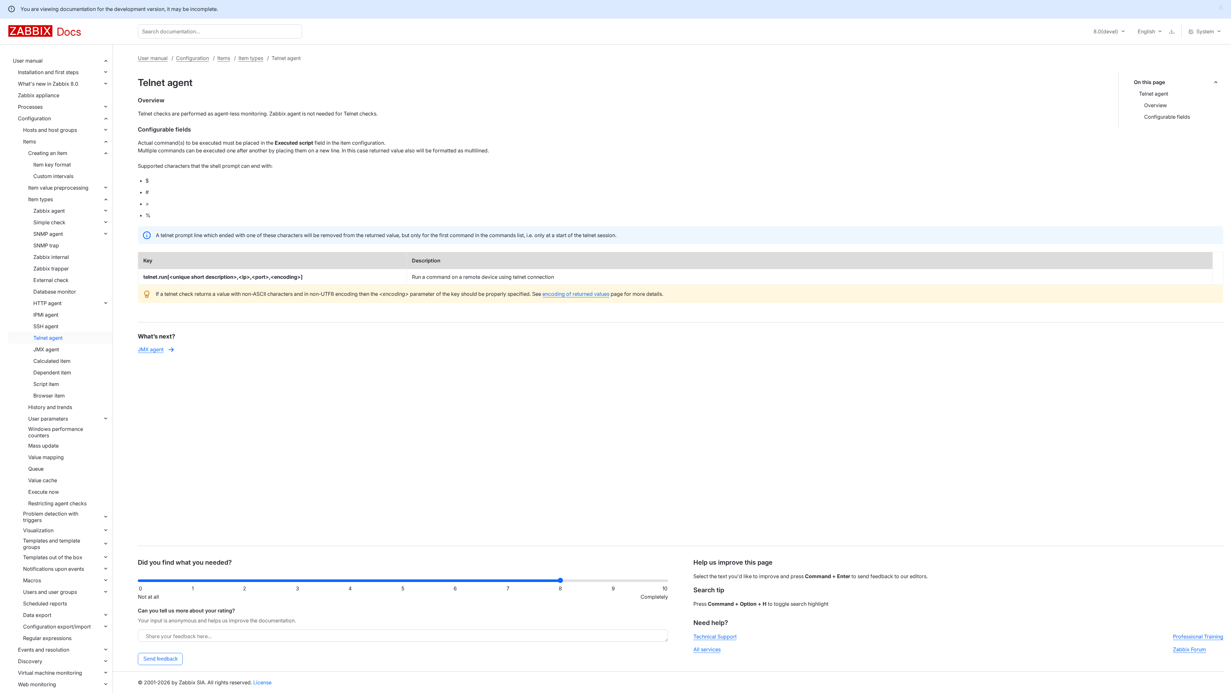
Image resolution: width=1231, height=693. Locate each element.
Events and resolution (43, 649)
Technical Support (715, 636)
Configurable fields (1167, 117)
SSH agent (45, 326)
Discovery (30, 661)
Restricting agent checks (57, 503)
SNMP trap (46, 245)
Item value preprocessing (58, 187)
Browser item (49, 395)
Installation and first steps (48, 72)
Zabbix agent (49, 211)
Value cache (42, 480)
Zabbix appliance (38, 95)
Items (29, 141)
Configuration (34, 118)
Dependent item (52, 372)
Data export (37, 615)
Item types (40, 199)
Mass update (43, 445)
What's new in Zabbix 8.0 (48, 84)
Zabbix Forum (1189, 649)
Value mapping (46, 457)
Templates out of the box (52, 557)
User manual (28, 60)
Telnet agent (48, 338)
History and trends (50, 407)
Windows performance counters (55, 432)
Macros (32, 580)
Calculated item (52, 361)
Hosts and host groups (50, 130)
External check (51, 280)
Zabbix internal (51, 257)
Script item (46, 384)
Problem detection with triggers (50, 516)
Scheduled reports (45, 603)
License (262, 682)
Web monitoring (37, 684)
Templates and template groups (51, 543)
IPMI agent (45, 315)
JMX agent (46, 349)
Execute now (43, 492)
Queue (36, 469)
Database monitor (54, 291)
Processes (30, 107)
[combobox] (221, 31)
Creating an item (47, 153)
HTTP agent (47, 303)
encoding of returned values (575, 294)
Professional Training (1198, 636)
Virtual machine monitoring (50, 673)
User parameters (48, 418)
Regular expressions (47, 638)
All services (707, 649)
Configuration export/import (57, 626)
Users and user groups (50, 592)
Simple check (49, 222)
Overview (1155, 105)
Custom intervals (53, 176)
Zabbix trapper (51, 268)
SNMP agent (48, 234)
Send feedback (160, 659)
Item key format (52, 164)
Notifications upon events (53, 569)
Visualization (38, 530)
